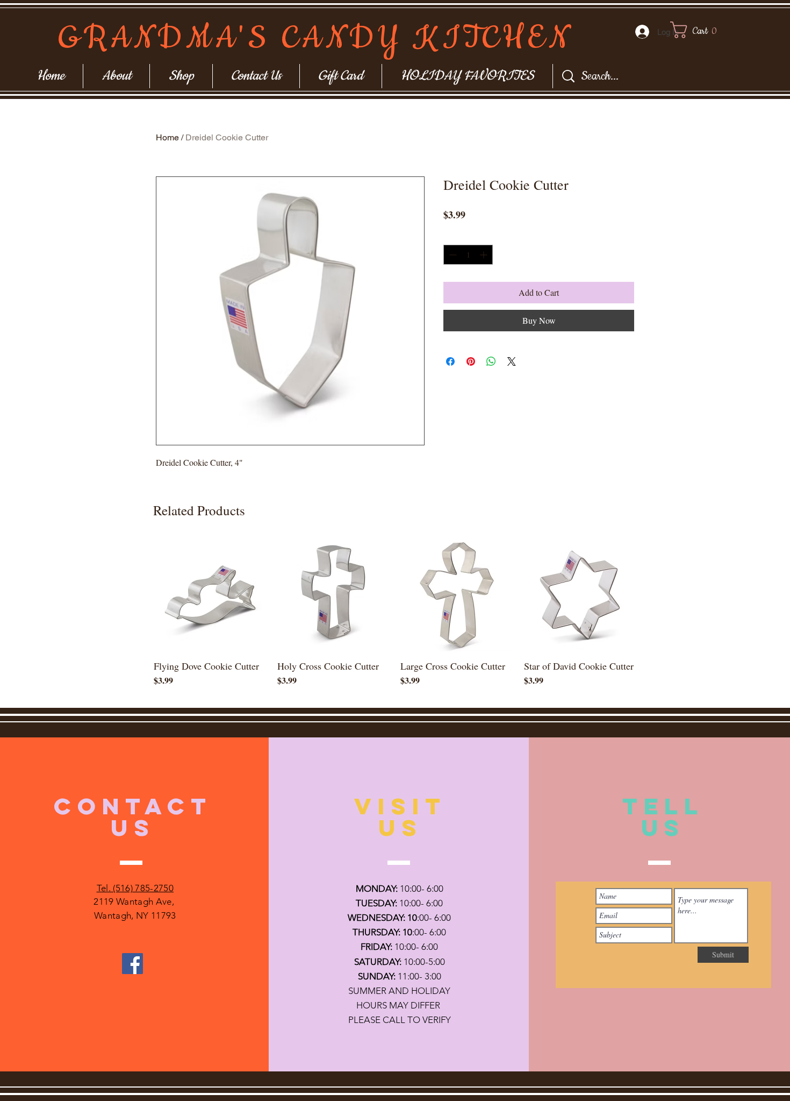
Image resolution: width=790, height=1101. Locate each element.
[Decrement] (451, 254)
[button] (703, 30)
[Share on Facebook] (450, 361)
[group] (395, 618)
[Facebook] (132, 963)
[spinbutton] (468, 254)
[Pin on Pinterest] (470, 361)
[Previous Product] (138, 594)
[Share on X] (511, 361)
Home (167, 137)
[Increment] (484, 254)
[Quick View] (210, 594)
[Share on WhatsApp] (491, 361)
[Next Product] (651, 594)
